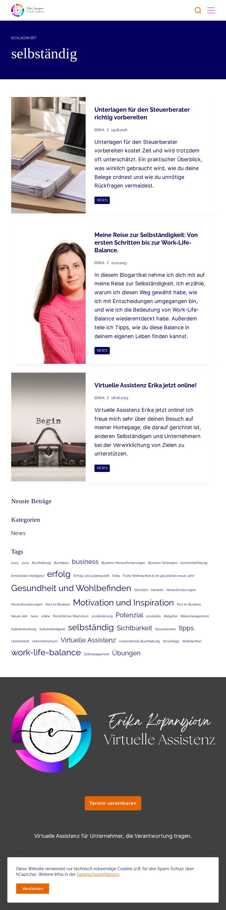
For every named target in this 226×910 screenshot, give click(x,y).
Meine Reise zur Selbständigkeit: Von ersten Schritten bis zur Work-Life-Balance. (146, 242)
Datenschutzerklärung (98, 874)
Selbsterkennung (23, 629)
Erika (116, 575)
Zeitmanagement (96, 654)
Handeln (157, 590)
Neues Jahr (19, 616)
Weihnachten (191, 641)
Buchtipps (61, 563)
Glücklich (141, 590)
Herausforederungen (26, 604)
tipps (186, 628)
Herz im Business (57, 604)
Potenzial (129, 615)
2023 (15, 563)
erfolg (59, 574)
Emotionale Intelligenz (27, 575)
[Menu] (211, 10)
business (85, 561)
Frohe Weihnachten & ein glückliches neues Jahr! (159, 575)
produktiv (153, 616)
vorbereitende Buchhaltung (139, 641)
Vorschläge (171, 641)
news (34, 616)
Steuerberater (165, 629)
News (102, 200)
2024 (25, 563)
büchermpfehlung (193, 563)
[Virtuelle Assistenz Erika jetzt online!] (48, 427)
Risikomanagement (195, 616)
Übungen (126, 653)
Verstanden (32, 888)
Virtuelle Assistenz (88, 640)
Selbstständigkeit (52, 629)
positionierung (102, 616)
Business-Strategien (162, 563)
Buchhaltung (41, 563)
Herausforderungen (181, 590)
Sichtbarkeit (134, 628)
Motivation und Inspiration (123, 602)
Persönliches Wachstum (71, 616)
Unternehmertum (45, 641)
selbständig (91, 627)
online (45, 616)
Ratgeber (171, 616)
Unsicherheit (20, 641)
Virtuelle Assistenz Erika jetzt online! (145, 385)
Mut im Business (189, 604)
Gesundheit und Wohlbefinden (71, 588)
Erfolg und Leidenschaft (91, 575)
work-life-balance (46, 652)
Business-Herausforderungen (123, 563)
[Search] (198, 10)
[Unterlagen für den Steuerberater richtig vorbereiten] (48, 155)
